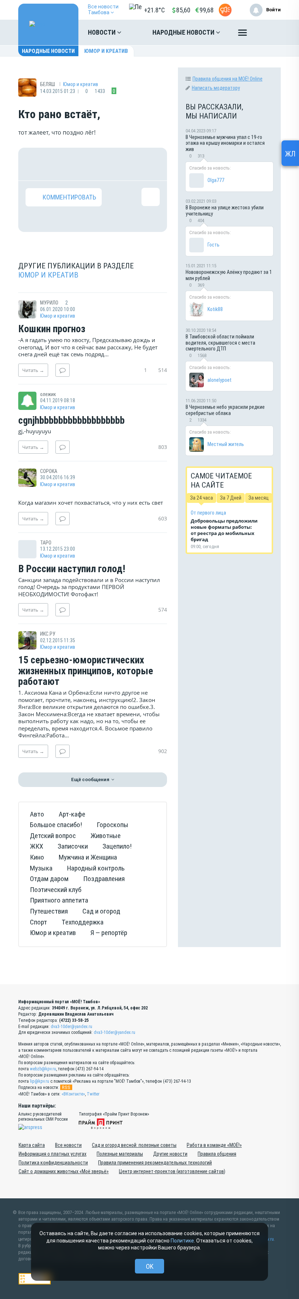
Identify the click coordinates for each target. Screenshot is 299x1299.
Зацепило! (117, 846)
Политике (182, 1241)
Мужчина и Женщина (88, 857)
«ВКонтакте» (73, 1094)
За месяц (258, 498)
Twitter (93, 1094)
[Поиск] (268, 32)
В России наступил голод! (71, 569)
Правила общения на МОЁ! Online (228, 79)
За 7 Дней (230, 498)
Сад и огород (101, 911)
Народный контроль (96, 868)
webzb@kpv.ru (43, 1068)
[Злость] (150, 164)
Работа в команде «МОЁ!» (214, 1145)
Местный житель (225, 444)
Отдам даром (49, 879)
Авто (37, 814)
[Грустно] (127, 164)
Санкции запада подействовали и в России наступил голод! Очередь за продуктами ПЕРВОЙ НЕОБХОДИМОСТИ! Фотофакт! (89, 587)
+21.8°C (154, 10)
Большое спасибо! (56, 825)
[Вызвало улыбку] (58, 164)
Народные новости (184, 32)
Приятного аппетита (59, 900)
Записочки (73, 846)
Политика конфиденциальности (53, 1163)
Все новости (68, 1145)
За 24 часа (201, 498)
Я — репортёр (108, 932)
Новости (102, 32)
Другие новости (170, 1154)
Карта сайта (32, 1145)
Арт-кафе (72, 814)
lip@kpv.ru (39, 1081)
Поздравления (104, 879)
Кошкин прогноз (51, 329)
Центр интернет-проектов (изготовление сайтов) (172, 1171)
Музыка (41, 868)
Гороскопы (112, 825)
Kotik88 (215, 309)
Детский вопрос (53, 835)
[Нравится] (35, 164)
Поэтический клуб (55, 889)
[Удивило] (104, 164)
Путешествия (49, 911)
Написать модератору (216, 88)
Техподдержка (83, 922)
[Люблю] (81, 164)
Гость (213, 245)
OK (150, 1266)
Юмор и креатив (106, 51)
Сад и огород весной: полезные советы (134, 1145)
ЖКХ (36, 846)
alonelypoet (219, 380)
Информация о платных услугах (52, 1154)
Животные (105, 835)
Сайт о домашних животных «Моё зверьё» (64, 1171)
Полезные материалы (120, 1154)
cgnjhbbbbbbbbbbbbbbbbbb (71, 420)
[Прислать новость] (225, 10)
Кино (37, 857)
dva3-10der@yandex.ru (71, 1026)
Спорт (38, 922)
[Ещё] (242, 34)
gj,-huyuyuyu (34, 431)
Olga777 (215, 180)
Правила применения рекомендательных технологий (155, 1163)
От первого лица (208, 513)
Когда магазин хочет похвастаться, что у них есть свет (90, 502)
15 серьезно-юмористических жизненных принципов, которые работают (85, 671)
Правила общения (217, 1154)
